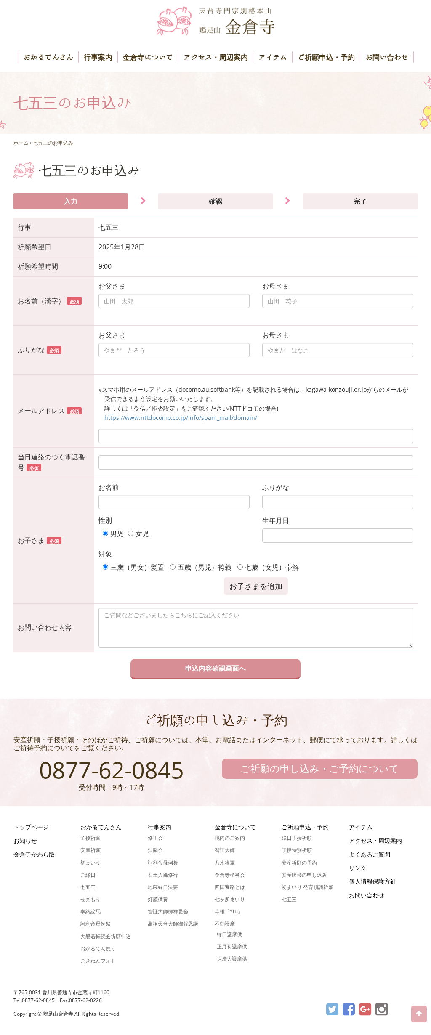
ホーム (21, 142)
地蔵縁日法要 (163, 887)
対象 (105, 554)
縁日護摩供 (229, 934)
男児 (117, 533)
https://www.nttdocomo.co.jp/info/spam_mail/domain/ (180, 418)
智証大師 (225, 850)
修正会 (155, 837)
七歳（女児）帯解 (272, 567)
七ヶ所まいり (230, 899)
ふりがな (275, 487)
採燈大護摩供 (232, 958)
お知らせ (25, 840)
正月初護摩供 (232, 946)
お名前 (108, 487)
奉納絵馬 (90, 911)
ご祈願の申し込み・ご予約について (319, 768)
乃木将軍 (225, 862)
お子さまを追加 (255, 586)
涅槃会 (155, 850)
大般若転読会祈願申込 (105, 936)
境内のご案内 (230, 837)
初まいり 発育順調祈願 (307, 887)
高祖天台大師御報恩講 (173, 923)
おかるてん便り (98, 948)
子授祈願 (90, 837)
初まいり (90, 862)
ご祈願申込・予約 (326, 57)
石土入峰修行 (163, 874)
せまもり (90, 899)
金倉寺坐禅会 (230, 874)
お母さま (275, 286)
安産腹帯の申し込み (304, 874)
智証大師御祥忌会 (168, 911)
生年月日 (275, 520)
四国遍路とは (230, 887)
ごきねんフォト (98, 960)
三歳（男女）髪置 (137, 567)
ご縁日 (88, 874)
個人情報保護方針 (372, 881)
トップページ (31, 827)
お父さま (111, 286)
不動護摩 (225, 923)
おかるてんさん (48, 57)
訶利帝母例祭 (95, 923)
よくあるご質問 (369, 854)
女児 (142, 533)
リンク (358, 868)
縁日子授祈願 (297, 837)
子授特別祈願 (297, 850)
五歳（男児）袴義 (204, 567)
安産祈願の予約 (299, 862)
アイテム (272, 57)
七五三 (88, 887)
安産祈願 (90, 850)
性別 (105, 520)
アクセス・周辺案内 (216, 57)
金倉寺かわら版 (34, 854)
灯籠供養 (158, 899)
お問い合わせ (386, 57)
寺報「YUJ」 (229, 911)
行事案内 (98, 57)
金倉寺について (148, 57)
